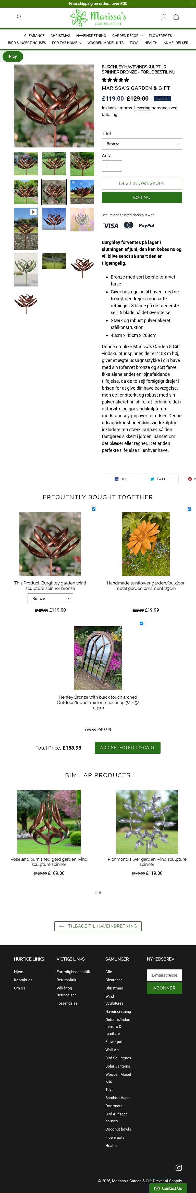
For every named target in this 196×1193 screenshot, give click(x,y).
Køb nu (142, 197)
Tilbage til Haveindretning (102, 926)
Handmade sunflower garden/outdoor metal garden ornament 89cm (146, 585)
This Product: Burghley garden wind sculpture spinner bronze (50, 585)
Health (111, 1145)
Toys (109, 1089)
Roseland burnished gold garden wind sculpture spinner (49, 862)
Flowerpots (115, 1041)
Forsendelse (67, 1003)
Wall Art (112, 1050)
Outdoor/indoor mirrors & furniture (118, 1026)
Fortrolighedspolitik (73, 972)
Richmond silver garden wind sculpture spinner (147, 862)
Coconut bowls (118, 1129)
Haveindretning (118, 1011)
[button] (116, 79)
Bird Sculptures (118, 1058)
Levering (142, 107)
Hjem (18, 972)
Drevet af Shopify (167, 1181)
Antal (107, 155)
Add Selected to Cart (127, 747)
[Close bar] (193, 3)
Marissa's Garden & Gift (132, 1181)
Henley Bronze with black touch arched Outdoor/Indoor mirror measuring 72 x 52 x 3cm (98, 702)
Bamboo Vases (118, 1097)
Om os (19, 988)
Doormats (113, 1106)
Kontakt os (23, 980)
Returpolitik (66, 980)
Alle (108, 972)
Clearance (113, 980)
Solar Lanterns (117, 1066)
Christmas (114, 988)
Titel (106, 133)
